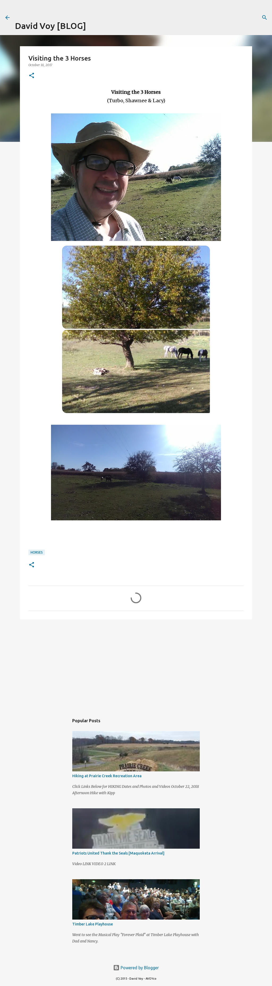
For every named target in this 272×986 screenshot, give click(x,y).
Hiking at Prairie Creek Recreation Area (107, 776)
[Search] (264, 17)
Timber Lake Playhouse (92, 924)
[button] (31, 75)
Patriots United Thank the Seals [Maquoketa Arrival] (118, 853)
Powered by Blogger (139, 967)
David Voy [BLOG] (50, 26)
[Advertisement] (77, 8)
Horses (37, 552)
